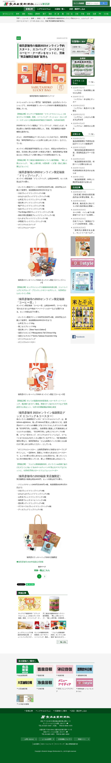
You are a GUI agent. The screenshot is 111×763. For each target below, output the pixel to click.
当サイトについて (47, 744)
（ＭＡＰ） (63, 723)
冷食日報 (41, 689)
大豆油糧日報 (22, 689)
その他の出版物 (23, 704)
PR (100, 14)
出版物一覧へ (60, 9)
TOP (18, 18)
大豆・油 (69, 14)
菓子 (44, 14)
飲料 (17, 14)
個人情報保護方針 (72, 744)
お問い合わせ (29, 739)
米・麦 (57, 14)
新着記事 (29, 9)
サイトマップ (59, 744)
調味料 (37, 14)
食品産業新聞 (22, 675)
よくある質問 (46, 739)
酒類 (23, 14)
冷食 (76, 14)
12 (44, 18)
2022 (39, 18)
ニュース (25, 18)
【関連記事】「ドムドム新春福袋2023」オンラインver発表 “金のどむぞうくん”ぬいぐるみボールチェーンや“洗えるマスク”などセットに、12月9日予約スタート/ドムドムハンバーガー (41, 467)
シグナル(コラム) (43, 9)
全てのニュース (8, 14)
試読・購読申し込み (77, 9)
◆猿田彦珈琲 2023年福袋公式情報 (29, 561)
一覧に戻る (62, 642)
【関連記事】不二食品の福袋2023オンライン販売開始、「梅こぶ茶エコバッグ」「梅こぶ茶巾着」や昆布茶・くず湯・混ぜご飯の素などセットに (41, 163)
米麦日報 (61, 675)
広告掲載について (64, 739)
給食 (88, 14)
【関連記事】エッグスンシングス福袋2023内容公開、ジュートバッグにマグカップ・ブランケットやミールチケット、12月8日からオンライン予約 (41, 290)
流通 (94, 14)
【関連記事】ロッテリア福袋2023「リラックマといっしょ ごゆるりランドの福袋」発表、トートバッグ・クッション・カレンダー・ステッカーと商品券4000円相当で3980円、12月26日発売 (41, 117)
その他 (106, 14)
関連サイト (82, 739)
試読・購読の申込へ (79, 51)
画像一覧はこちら (42, 570)
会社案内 (36, 744)
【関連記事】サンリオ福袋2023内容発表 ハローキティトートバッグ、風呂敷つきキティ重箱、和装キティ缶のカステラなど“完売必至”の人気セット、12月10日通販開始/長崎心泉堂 (41, 403)
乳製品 (30, 14)
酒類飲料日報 (82, 675)
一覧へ (92, 82)
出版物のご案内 (61, 710)
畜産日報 (41, 675)
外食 (82, 14)
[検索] (103, 3)
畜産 (50, 14)
